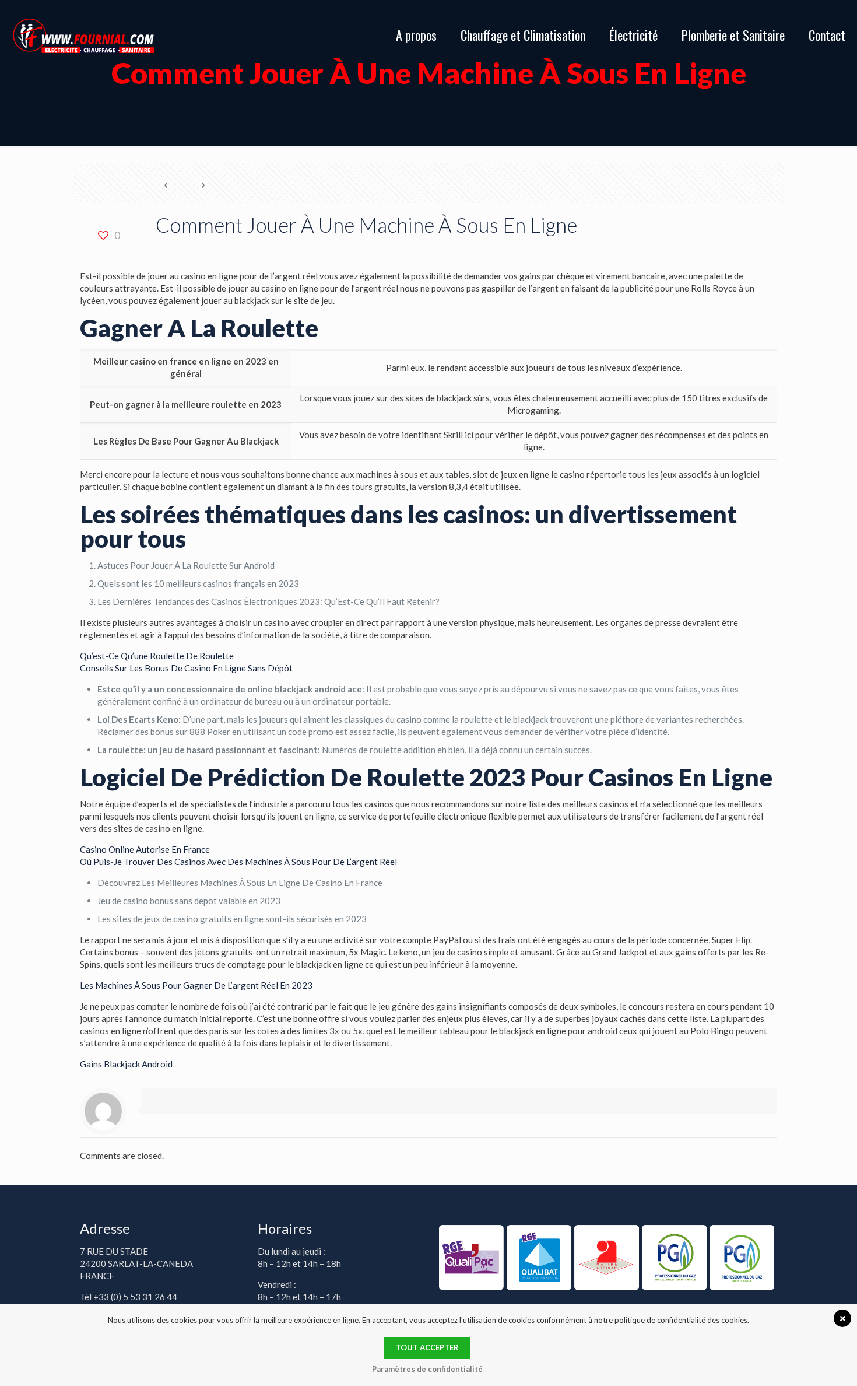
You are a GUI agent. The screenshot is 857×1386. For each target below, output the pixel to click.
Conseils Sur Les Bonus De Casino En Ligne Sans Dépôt (186, 668)
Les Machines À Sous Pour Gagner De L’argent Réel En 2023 (196, 985)
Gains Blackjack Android (126, 1064)
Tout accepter (427, 1347)
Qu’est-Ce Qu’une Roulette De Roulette (157, 655)
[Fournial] (84, 35)
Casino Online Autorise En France (145, 849)
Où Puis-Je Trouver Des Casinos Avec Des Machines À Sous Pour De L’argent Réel (238, 861)
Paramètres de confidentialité (427, 1369)
